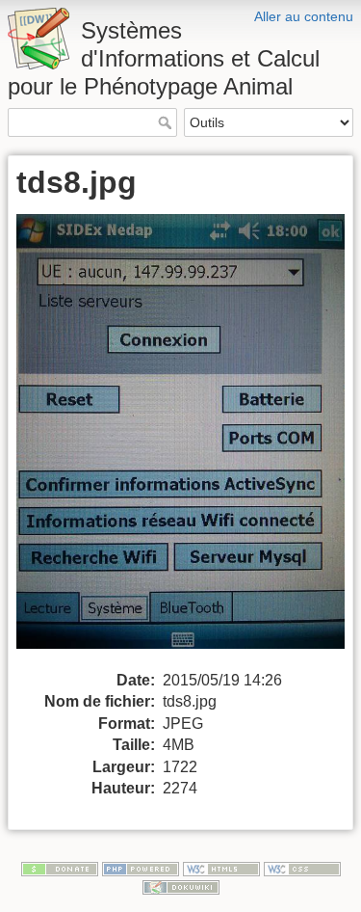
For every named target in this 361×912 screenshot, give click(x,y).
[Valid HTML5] (221, 867)
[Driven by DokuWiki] (180, 887)
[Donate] (59, 867)
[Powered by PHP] (140, 867)
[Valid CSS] (302, 867)
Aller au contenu (303, 16)
